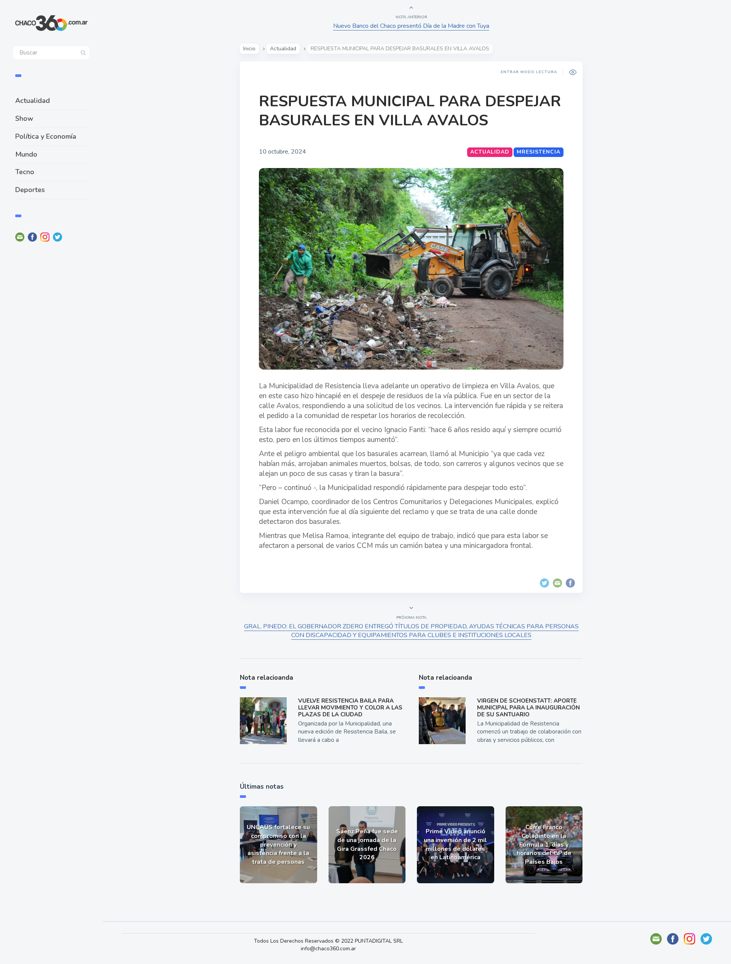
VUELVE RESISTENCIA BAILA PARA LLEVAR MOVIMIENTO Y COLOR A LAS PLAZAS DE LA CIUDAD (350, 707)
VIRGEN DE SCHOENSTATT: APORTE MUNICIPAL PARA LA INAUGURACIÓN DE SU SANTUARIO (528, 707)
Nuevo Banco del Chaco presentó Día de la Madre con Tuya (411, 26)
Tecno (24, 171)
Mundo (26, 154)
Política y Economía (45, 136)
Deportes (30, 189)
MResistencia (538, 151)
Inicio (249, 48)
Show (24, 118)
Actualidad (32, 100)
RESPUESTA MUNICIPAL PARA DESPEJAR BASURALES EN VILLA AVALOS (410, 111)
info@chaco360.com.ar (328, 948)
